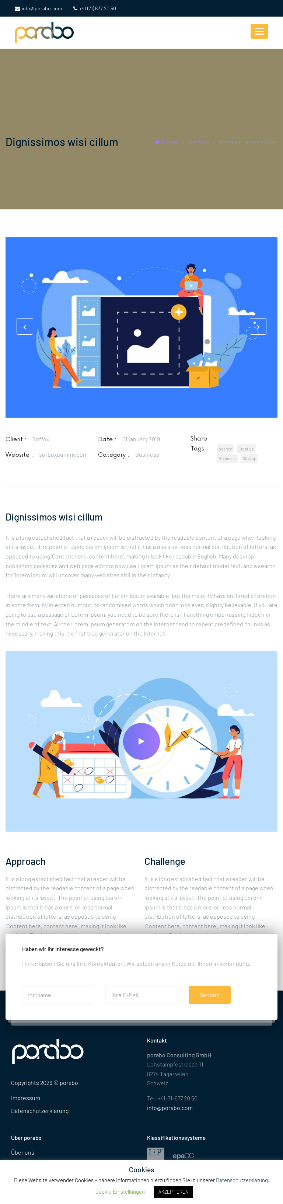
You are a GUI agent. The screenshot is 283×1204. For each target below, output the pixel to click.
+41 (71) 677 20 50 (97, 8)
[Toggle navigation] (259, 31)
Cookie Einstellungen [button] (120, 1191)
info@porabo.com (42, 8)
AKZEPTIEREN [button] (173, 1192)
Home (169, 141)
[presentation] (25, 326)
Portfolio (198, 141)
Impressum (25, 1097)
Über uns (22, 1152)
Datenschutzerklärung (40, 1110)
